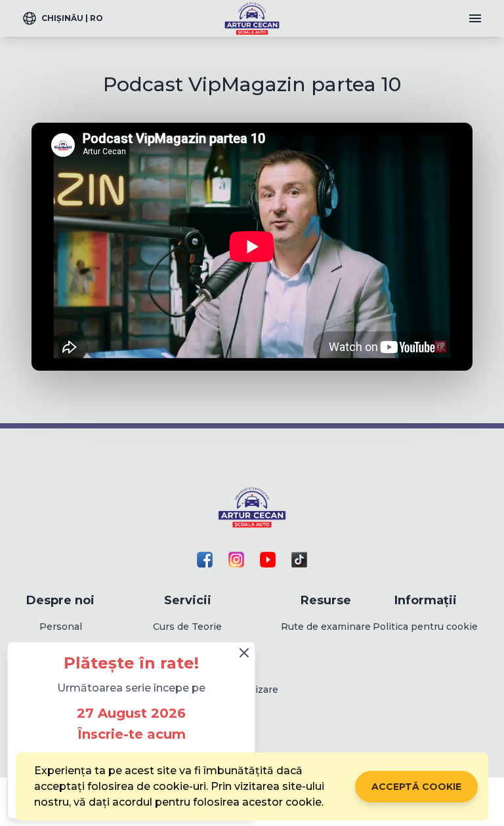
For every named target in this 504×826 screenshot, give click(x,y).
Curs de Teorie (187, 626)
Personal (60, 626)
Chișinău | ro (72, 18)
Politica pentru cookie (425, 626)
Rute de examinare (326, 626)
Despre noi (60, 600)
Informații (425, 600)
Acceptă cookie (416, 787)
